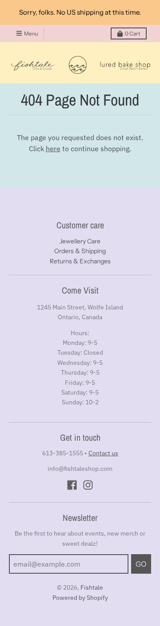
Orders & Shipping (80, 251)
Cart (132, 33)
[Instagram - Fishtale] (88, 485)
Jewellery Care (80, 241)
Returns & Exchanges (80, 261)
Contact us (103, 453)
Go (141, 563)
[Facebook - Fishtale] (72, 485)
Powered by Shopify (80, 598)
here (53, 148)
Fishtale (91, 587)
